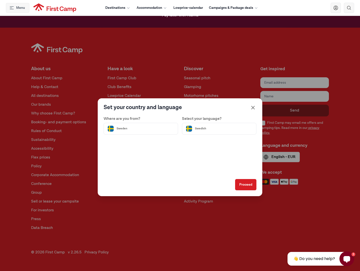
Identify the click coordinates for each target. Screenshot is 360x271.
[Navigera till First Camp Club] (336, 8)
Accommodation (149, 8)
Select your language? (202, 119)
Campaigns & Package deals (231, 8)
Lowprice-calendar (188, 8)
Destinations (115, 8)
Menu (20, 8)
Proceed (245, 184)
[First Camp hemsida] (54, 7)
